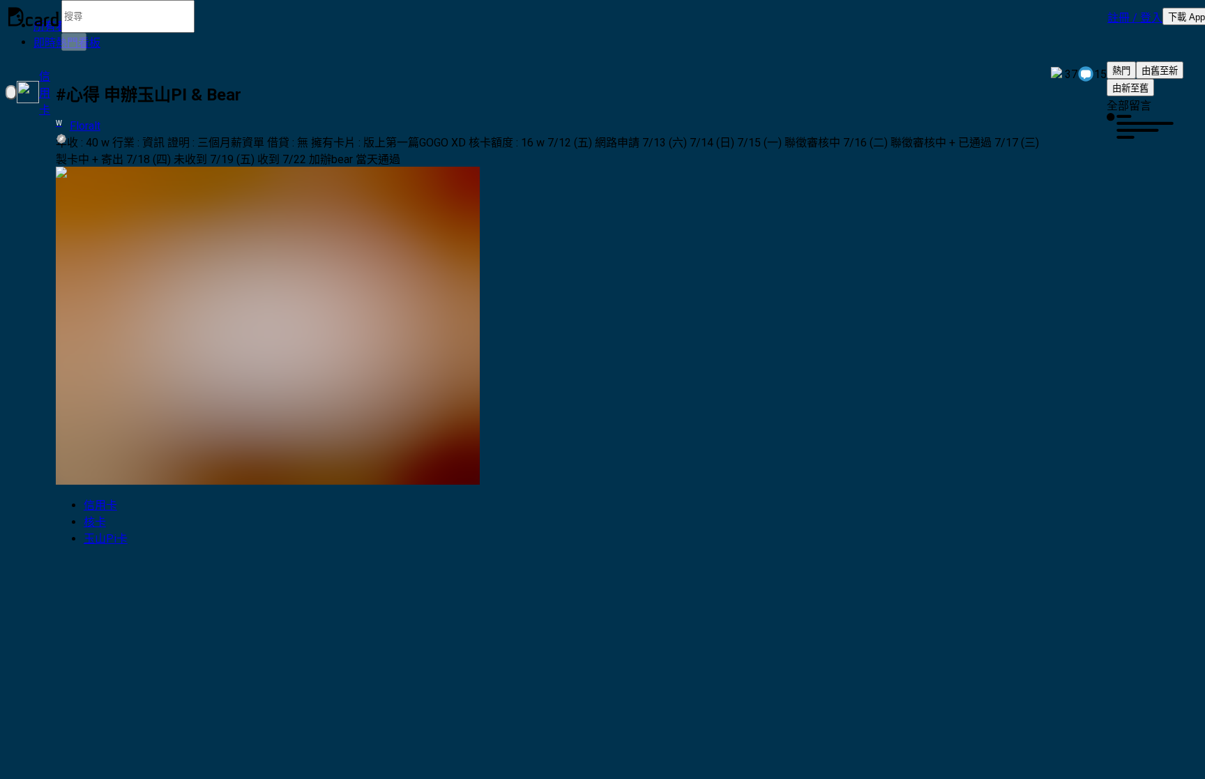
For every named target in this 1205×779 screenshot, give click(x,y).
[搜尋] (73, 42)
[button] (1134, 16)
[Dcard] (33, 16)
